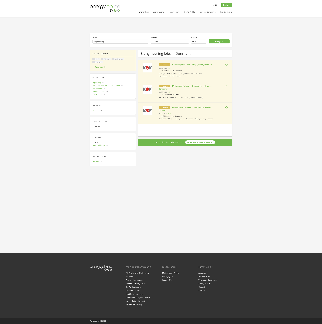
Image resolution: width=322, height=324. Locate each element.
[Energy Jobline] (105, 8)
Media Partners (204, 276)
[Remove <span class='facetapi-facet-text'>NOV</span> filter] (94, 59)
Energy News (174, 12)
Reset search (100, 67)
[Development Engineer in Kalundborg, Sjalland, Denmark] (147, 110)
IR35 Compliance (133, 290)
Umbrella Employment (135, 301)
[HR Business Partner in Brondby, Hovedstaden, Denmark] (147, 89)
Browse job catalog (134, 304)
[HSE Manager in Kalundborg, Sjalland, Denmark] (147, 67)
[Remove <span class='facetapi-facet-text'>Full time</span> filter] (102, 59)
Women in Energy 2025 (135, 283)
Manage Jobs (167, 276)
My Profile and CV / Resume (137, 273)
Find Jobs (130, 276)
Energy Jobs (144, 12)
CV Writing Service (133, 287)
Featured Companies (207, 12)
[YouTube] (107, 276)
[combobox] (170, 42)
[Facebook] (91, 276)
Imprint (201, 290)
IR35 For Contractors (134, 294)
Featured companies (134, 280)
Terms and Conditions (207, 280)
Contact (201, 287)
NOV (169, 68)
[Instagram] (104, 276)
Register (226, 5)
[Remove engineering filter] (113, 59)
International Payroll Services (138, 297)
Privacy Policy (204, 283)
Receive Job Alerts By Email (201, 142)
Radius (194, 37)
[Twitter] (96, 276)
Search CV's (167, 280)
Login (215, 5)
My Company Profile (170, 273)
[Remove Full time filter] (93, 126)
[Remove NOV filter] (93, 142)
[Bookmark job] (227, 64)
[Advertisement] (161, 25)
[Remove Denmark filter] (94, 62)
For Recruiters (226, 12)
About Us (202, 273)
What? (95, 37)
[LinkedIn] (100, 276)
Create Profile (189, 12)
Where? (154, 37)
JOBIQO (103, 321)
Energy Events (159, 12)
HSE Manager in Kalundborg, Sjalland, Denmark (191, 64)
